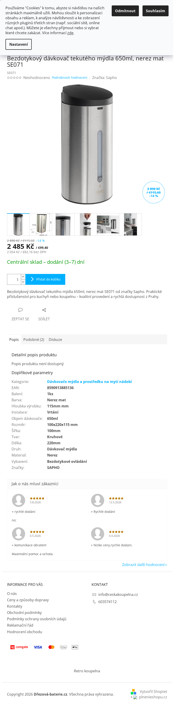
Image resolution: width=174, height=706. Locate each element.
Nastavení (18, 44)
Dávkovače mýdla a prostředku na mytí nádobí (89, 381)
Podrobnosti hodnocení (69, 77)
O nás (12, 593)
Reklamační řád (20, 625)
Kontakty (14, 606)
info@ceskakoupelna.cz (118, 594)
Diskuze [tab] (55, 339)
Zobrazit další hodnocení (143, 564)
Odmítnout (125, 10)
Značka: (104, 77)
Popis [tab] (14, 339)
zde (70, 32)
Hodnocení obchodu (24, 631)
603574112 (107, 601)
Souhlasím (155, 10)
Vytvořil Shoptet (153, 691)
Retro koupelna (87, 670)
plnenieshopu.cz (152, 696)
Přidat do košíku (48, 279)
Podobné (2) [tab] (33, 339)
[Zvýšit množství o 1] (23, 276)
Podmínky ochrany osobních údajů (36, 618)
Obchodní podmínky (24, 612)
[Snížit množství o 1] (23, 282)
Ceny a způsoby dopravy (28, 599)
